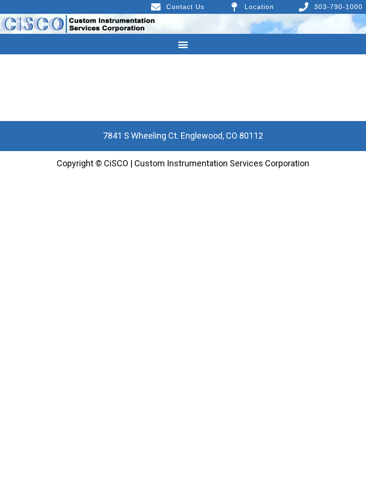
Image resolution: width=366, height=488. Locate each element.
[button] (183, 44)
